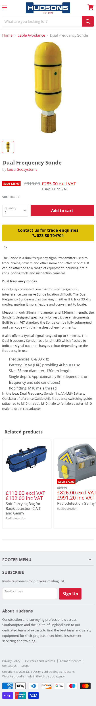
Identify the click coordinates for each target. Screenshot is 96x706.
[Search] (88, 21)
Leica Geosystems (22, 169)
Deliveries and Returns (40, 661)
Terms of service (70, 661)
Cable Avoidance (31, 35)
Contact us (9, 666)
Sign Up (70, 593)
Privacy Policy (11, 661)
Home (7, 35)
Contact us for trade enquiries (48, 232)
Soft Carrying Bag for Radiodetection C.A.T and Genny (23, 508)
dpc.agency (57, 676)
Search (25, 666)
